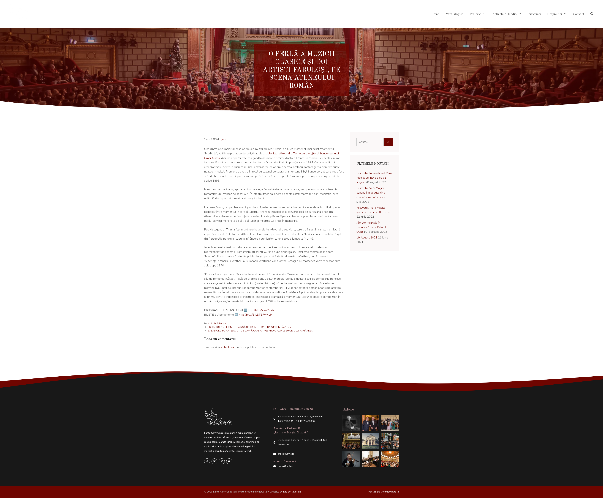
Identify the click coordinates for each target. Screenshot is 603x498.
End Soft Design (292, 491)
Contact (578, 14)
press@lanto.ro (286, 466)
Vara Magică (454, 14)
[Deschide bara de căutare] (592, 14)
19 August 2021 (366, 237)
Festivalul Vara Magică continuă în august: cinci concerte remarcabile (370, 192)
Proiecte (475, 14)
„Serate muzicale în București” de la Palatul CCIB (371, 227)
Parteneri (534, 14)
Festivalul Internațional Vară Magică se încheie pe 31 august (374, 177)
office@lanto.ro (286, 453)
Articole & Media (504, 14)
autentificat (228, 347)
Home (435, 14)
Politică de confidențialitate (383, 491)
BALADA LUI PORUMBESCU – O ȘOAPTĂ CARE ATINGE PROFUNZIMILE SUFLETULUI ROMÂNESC (260, 330)
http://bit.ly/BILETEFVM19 (255, 315)
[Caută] (388, 142)
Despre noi (554, 14)
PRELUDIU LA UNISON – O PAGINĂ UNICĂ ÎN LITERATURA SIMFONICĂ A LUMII (250, 327)
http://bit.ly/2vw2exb (261, 310)
